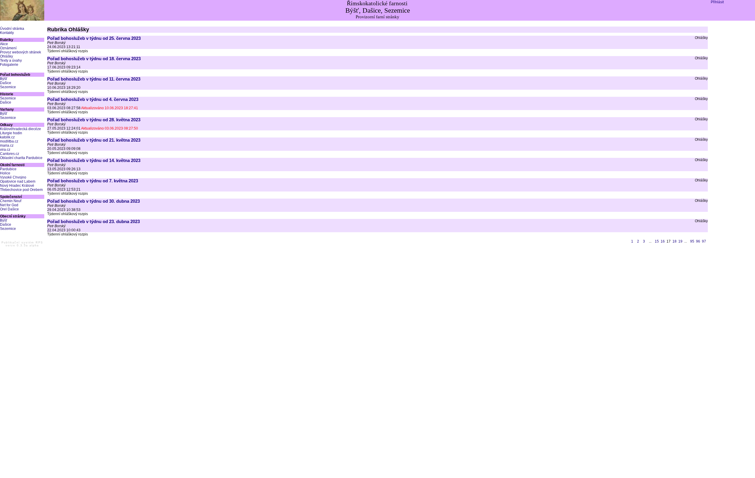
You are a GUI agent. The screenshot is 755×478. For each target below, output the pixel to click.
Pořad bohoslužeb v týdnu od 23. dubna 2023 (93, 221)
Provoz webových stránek (20, 52)
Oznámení (8, 48)
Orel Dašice (9, 209)
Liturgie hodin (11, 133)
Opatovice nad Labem (17, 181)
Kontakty (7, 33)
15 (657, 241)
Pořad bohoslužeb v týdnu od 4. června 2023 (92, 99)
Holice (5, 173)
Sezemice (8, 87)
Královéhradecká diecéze (20, 129)
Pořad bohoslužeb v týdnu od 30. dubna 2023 (93, 201)
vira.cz (5, 150)
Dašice (5, 83)
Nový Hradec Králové (17, 186)
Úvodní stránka (12, 29)
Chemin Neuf (10, 201)
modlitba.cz (9, 141)
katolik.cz (7, 137)
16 (663, 241)
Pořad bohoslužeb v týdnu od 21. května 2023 (93, 140)
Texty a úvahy (11, 60)
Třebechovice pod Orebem (21, 190)
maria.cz (7, 145)
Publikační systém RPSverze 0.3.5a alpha (22, 244)
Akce (4, 44)
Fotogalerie (9, 65)
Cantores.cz (9, 154)
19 (680, 241)
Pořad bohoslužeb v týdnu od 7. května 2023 (92, 180)
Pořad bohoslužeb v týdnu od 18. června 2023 (94, 58)
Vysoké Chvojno (13, 177)
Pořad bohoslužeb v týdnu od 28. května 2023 (93, 119)
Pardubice (8, 169)
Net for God (9, 205)
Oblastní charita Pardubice (21, 158)
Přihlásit (717, 2)
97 (704, 241)
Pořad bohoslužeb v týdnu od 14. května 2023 (93, 160)
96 (698, 241)
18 (674, 241)
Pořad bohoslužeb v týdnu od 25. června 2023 (94, 38)
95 (692, 241)
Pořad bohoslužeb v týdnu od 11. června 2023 (93, 78)
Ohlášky (6, 56)
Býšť (3, 79)
